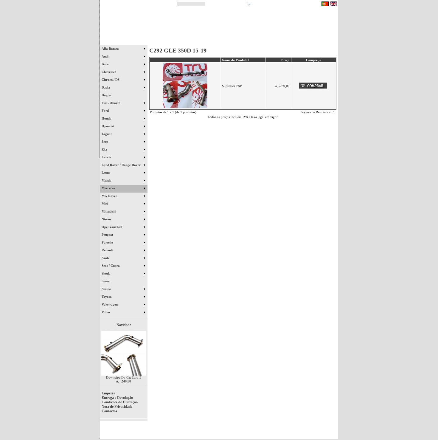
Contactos (320, 41)
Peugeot (108, 234)
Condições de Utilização (120, 402)
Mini (105, 203)
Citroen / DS (111, 79)
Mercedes (109, 188)
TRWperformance (324, 428)
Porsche (108, 242)
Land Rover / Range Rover (122, 165)
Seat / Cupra (111, 265)
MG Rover (110, 196)
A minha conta (272, 41)
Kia (105, 149)
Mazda (107, 180)
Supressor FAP (232, 86)
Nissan (107, 219)
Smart (109, 281)
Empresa (108, 393)
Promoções (225, 41)
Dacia (106, 87)
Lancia (107, 157)
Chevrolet (109, 72)
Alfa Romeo (111, 48)
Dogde (109, 95)
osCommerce (292, 431)
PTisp (333, 431)
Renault (108, 250)
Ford (106, 110)
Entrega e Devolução (117, 398)
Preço (285, 60)
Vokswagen (110, 304)
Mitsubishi (109, 211)
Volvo (106, 312)
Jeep (105, 141)
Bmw (106, 64)
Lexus (106, 172)
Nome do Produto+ (235, 60)
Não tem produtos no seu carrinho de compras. (286, 4)
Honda (107, 118)
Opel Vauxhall (112, 227)
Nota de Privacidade (117, 407)
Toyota (107, 296)
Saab (106, 258)
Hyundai (108, 126)
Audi (105, 56)
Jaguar (107, 134)
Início (124, 41)
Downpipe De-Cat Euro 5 (123, 377)
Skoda (106, 273)
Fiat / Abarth (111, 103)
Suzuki (107, 289)
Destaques (177, 41)
